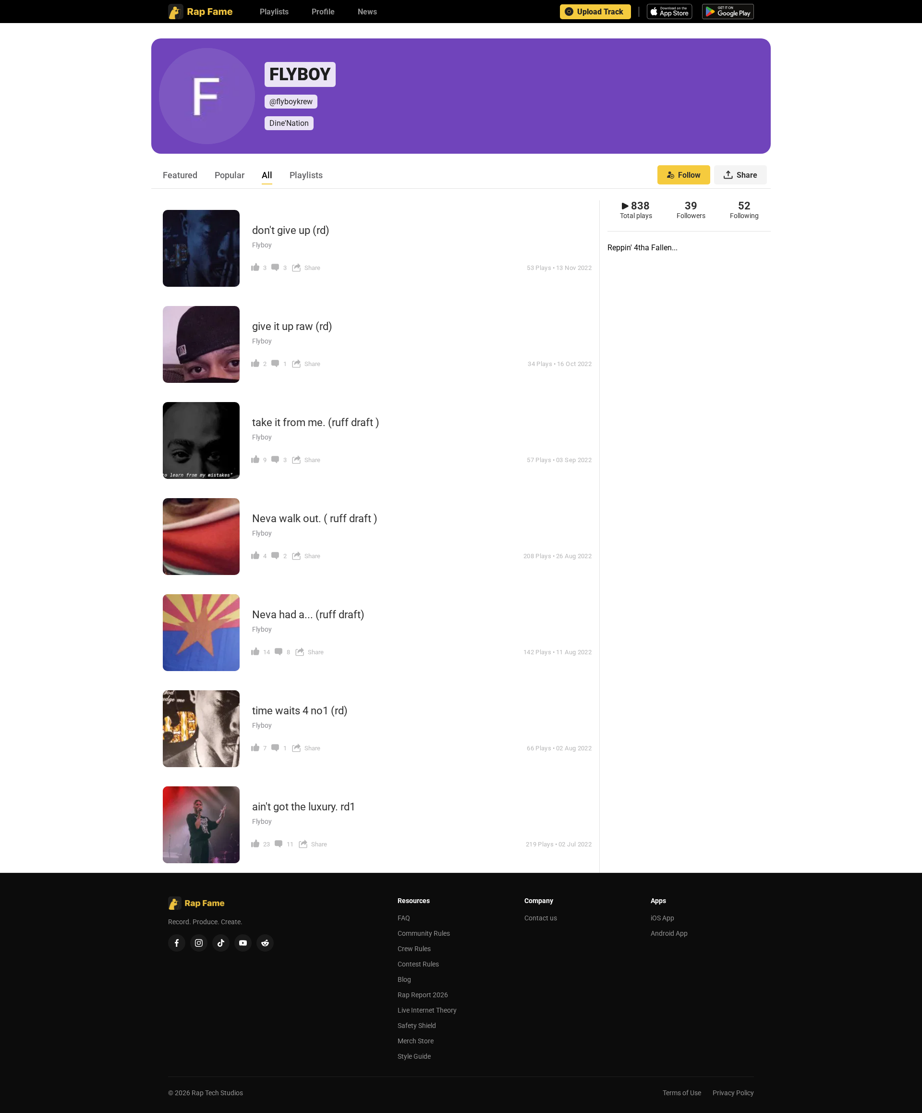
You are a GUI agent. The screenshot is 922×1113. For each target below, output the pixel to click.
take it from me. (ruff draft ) (315, 422)
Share (747, 175)
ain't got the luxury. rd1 (303, 807)
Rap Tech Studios (217, 1093)
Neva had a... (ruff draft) (308, 615)
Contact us (540, 918)
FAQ (404, 918)
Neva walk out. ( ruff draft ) (314, 519)
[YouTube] (243, 943)
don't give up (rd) (290, 230)
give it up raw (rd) (292, 326)
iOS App (662, 918)
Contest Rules (418, 964)
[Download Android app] (728, 11)
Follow (689, 175)
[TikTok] (221, 943)
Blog (404, 979)
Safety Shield (417, 1025)
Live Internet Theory (427, 1010)
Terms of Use (682, 1093)
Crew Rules (414, 949)
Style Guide (414, 1056)
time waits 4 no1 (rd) (300, 711)
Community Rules (424, 933)
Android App (669, 933)
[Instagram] (198, 943)
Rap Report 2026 (423, 995)
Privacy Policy (733, 1093)
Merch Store (416, 1041)
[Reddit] (265, 943)
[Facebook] (176, 943)
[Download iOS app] (671, 11)
